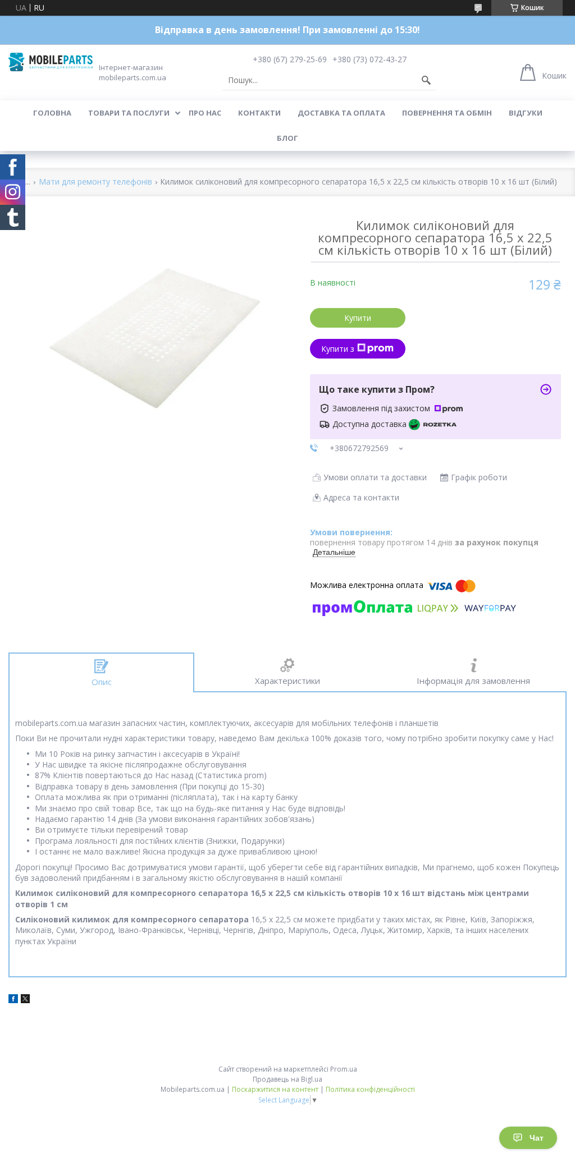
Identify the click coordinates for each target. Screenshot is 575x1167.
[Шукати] (426, 80)
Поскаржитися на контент (275, 1089)
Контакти (259, 113)
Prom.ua (343, 1069)
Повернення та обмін (447, 113)
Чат (537, 1137)
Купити (357, 318)
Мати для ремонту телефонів (95, 182)
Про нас (205, 113)
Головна (52, 113)
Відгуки (525, 113)
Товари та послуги (129, 113)
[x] (25, 1000)
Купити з (337, 348)
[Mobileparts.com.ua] (50, 62)
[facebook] (13, 1000)
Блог (287, 138)
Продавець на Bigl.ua (287, 1079)
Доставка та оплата (341, 113)
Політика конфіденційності (370, 1089)
